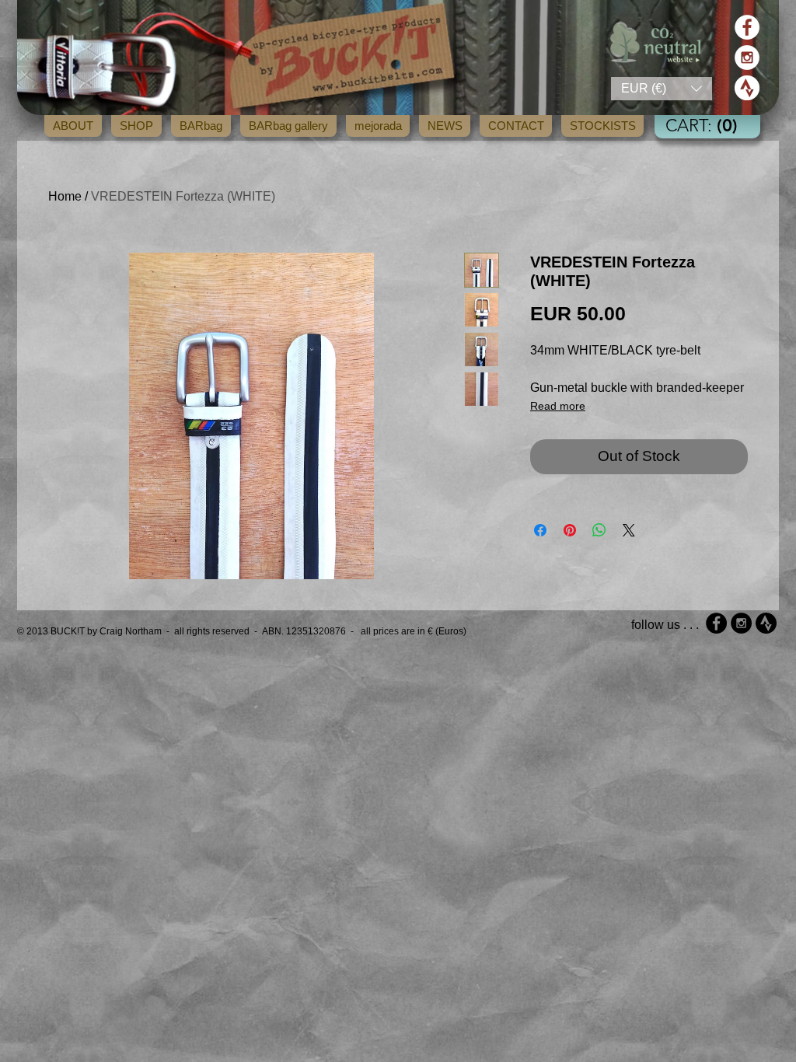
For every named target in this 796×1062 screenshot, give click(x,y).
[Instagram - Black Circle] (741, 623)
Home (65, 196)
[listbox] (661, 88)
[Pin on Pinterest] (569, 530)
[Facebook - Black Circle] (716, 623)
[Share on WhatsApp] (599, 530)
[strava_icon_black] (766, 623)
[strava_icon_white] (747, 87)
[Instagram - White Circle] (747, 57)
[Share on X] (629, 530)
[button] (661, 88)
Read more (557, 406)
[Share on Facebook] (540, 530)
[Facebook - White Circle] (747, 27)
